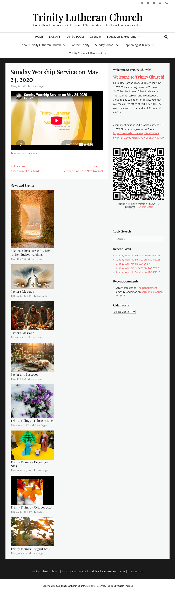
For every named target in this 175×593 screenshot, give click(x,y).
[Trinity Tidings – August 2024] (32, 531)
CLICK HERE (146, 207)
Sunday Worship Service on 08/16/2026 (138, 255)
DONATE (54, 36)
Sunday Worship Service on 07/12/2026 (138, 268)
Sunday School (104, 45)
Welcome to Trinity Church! (138, 77)
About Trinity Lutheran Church (41, 45)
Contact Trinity (79, 45)
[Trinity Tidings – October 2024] (32, 490)
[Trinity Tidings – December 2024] (32, 444)
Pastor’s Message (22, 291)
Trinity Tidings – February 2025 (32, 421)
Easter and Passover (24, 374)
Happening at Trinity (137, 45)
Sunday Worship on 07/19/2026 (133, 263)
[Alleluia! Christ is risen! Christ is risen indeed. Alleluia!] (32, 218)
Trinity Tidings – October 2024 (31, 507)
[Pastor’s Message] (32, 276)
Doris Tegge (37, 259)
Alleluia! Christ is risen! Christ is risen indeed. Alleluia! (31, 253)
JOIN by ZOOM (75, 36)
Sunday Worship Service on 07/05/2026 (138, 272)
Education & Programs (121, 36)
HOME (39, 36)
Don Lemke (42, 296)
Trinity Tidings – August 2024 (30, 549)
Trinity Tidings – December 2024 (29, 464)
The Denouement (147, 287)
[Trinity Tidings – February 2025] (32, 400)
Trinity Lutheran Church (87, 17)
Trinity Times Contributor (26, 153)
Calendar (95, 36)
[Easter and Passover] (32, 357)
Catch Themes (125, 585)
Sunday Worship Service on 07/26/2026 (138, 259)
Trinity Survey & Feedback (85, 53)
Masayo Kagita (38, 86)
